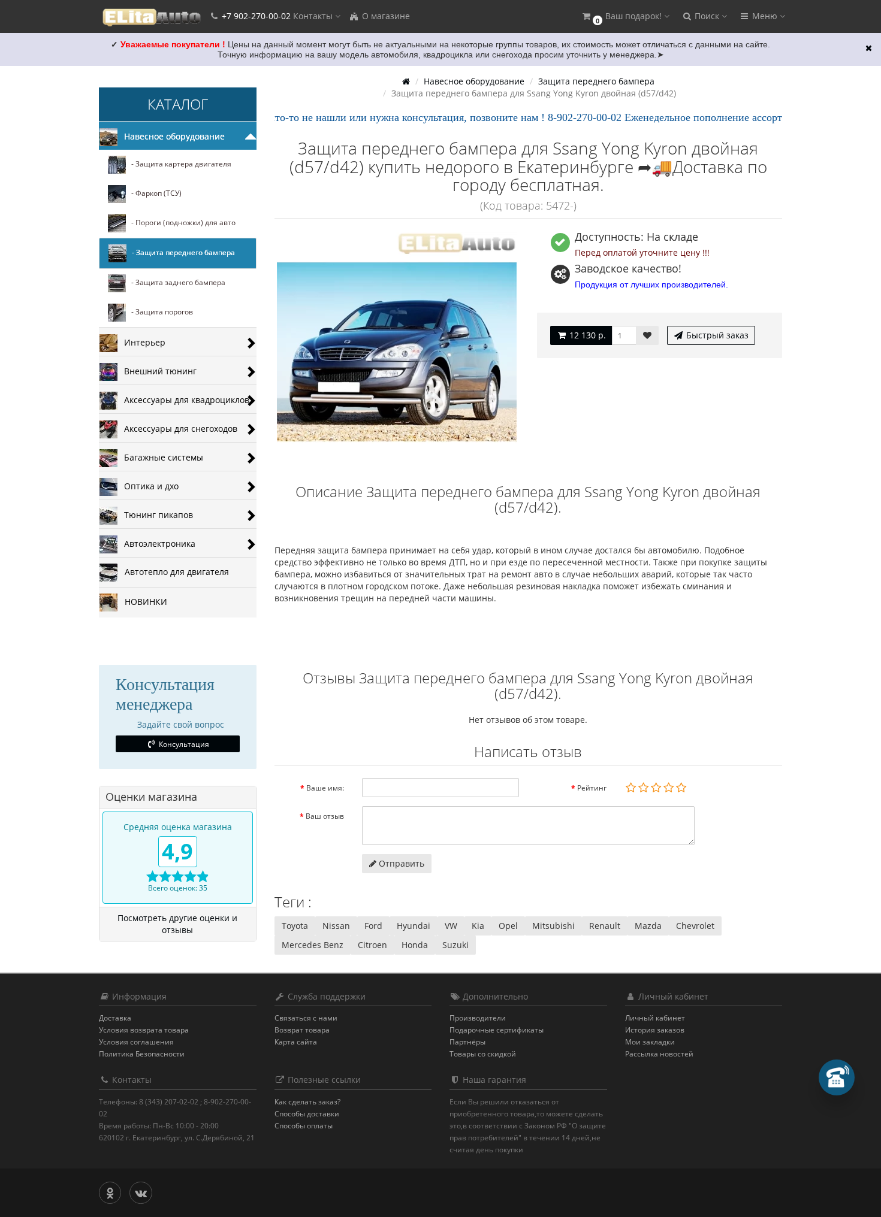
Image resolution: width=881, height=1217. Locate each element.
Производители (477, 1018)
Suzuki (455, 944)
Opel (508, 925)
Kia (478, 925)
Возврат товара (302, 1030)
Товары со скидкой (482, 1054)
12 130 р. (586, 335)
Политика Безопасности (142, 1054)
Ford (373, 925)
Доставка (115, 1018)
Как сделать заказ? (307, 1102)
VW (451, 925)
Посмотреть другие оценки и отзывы (177, 924)
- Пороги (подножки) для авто (181, 223)
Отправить (400, 863)
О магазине (385, 16)
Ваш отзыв (325, 816)
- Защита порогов (159, 312)
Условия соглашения (136, 1042)
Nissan (336, 925)
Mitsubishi (553, 925)
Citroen (372, 944)
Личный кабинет (655, 1018)
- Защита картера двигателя (178, 164)
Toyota (295, 925)
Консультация (183, 744)
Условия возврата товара (144, 1030)
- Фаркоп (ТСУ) (154, 194)
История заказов (654, 1030)
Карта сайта (295, 1042)
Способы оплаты (303, 1126)
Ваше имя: (325, 788)
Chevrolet (695, 925)
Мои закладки (650, 1042)
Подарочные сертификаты (496, 1030)
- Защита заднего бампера (175, 283)
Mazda (648, 925)
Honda (415, 944)
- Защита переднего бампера (180, 253)
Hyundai (413, 925)
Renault (604, 925)
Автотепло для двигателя (173, 571)
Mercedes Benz (312, 944)
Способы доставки (306, 1114)
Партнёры (467, 1042)
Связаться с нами (305, 1018)
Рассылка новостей (659, 1054)
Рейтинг (592, 788)
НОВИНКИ (142, 601)
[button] (625, 16)
